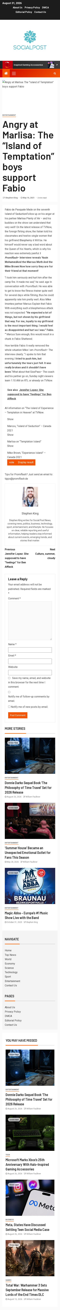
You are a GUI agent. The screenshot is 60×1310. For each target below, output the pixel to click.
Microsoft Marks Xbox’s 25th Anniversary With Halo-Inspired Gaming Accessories (27, 1164)
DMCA (45, 7)
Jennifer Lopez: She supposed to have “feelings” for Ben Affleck (16, 558)
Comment (14, 598)
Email (12, 655)
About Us (17, 7)
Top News (10, 954)
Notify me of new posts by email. (29, 706)
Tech (8, 1155)
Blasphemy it (27, 240)
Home (8, 950)
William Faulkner (33, 797)
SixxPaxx (35, 371)
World (8, 959)
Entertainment (9, 115)
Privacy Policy (32, 7)
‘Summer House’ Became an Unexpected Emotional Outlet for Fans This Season (28, 852)
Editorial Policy (24, 12)
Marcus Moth (35, 262)
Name (12, 644)
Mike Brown (12, 266)
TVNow (39, 412)
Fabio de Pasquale (15, 209)
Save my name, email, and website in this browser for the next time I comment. (29, 682)
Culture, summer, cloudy (45, 554)
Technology (11, 972)
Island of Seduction (16, 213)
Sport (8, 976)
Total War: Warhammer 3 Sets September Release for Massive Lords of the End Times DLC (27, 1290)
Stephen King (11, 198)
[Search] (55, 73)
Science (9, 967)
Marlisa (21, 218)
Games (8, 1280)
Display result (25, 462)
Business (10, 1220)
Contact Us (40, 12)
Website (13, 667)
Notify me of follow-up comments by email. (28, 698)
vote (11, 462)
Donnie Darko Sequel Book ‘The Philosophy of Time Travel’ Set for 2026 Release (28, 787)
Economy (10, 963)
